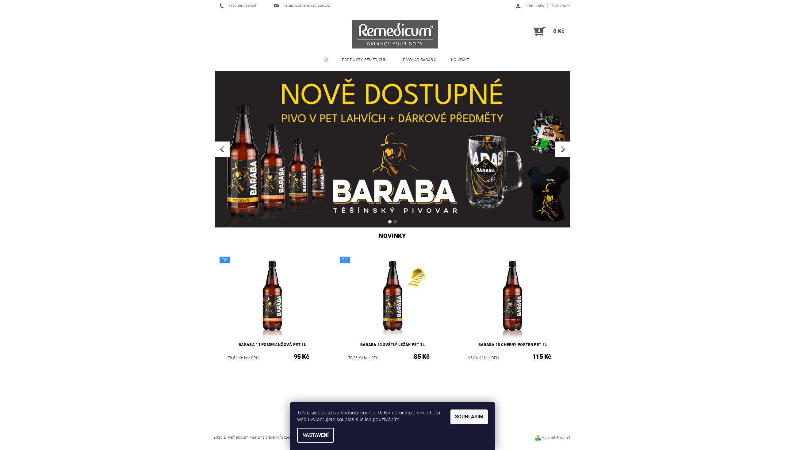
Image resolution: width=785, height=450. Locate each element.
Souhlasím (469, 417)
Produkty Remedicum (365, 59)
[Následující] (562, 149)
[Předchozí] (222, 149)
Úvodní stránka (326, 60)
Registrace (560, 6)
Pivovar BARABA (419, 59)
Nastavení (315, 435)
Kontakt (460, 59)
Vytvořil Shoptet (556, 437)
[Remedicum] (395, 34)
